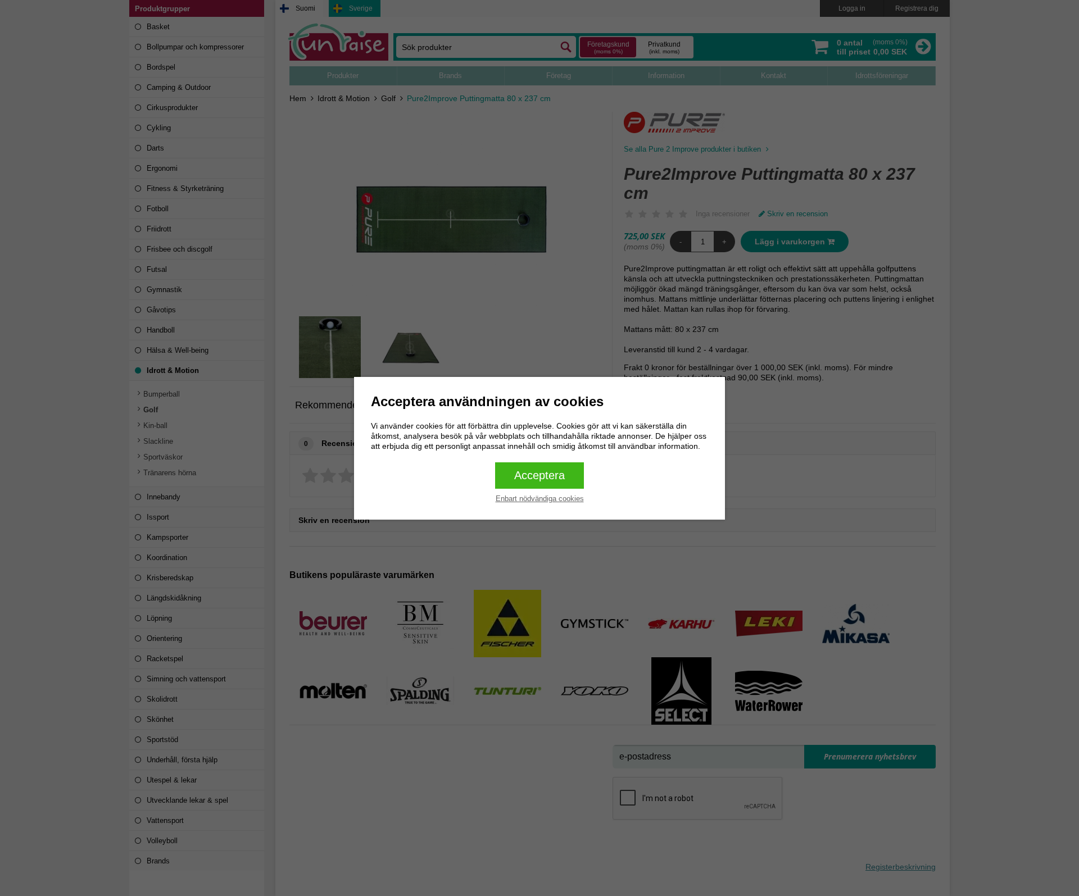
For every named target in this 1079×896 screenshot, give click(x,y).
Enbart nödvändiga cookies (540, 498)
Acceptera (539, 475)
